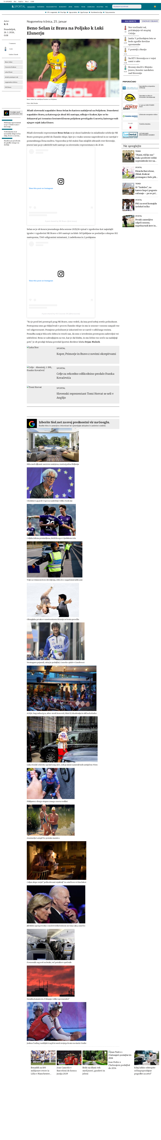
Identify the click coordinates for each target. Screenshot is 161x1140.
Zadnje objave (150, 21)
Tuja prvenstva (110, 12)
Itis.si (26, 1)
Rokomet (63, 7)
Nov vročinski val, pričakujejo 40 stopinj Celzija (139, 30)
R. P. (6, 24)
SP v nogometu (52, 12)
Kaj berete (130, 21)
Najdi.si (20, 1)
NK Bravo (8, 87)
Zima (70, 7)
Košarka (40, 7)
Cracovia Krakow (10, 67)
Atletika (100, 7)
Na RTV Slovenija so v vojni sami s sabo (142, 60)
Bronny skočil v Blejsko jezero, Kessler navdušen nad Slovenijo (141, 70)
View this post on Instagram (41, 188)
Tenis (83, 7)
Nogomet (31, 7)
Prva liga (63, 12)
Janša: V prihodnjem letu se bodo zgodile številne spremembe (142, 41)
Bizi (15, 1)
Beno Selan (8, 62)
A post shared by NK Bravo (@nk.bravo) (61, 221)
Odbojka (91, 7)
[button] (5, 7)
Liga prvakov (73, 12)
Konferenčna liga (96, 12)
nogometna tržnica (11, 82)
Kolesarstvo (51, 7)
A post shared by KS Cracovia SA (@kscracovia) (61, 314)
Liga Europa (84, 12)
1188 (32, 1)
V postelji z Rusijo (137, 49)
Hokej (76, 7)
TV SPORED (8, 1)
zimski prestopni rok (11, 77)
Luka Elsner (8, 72)
